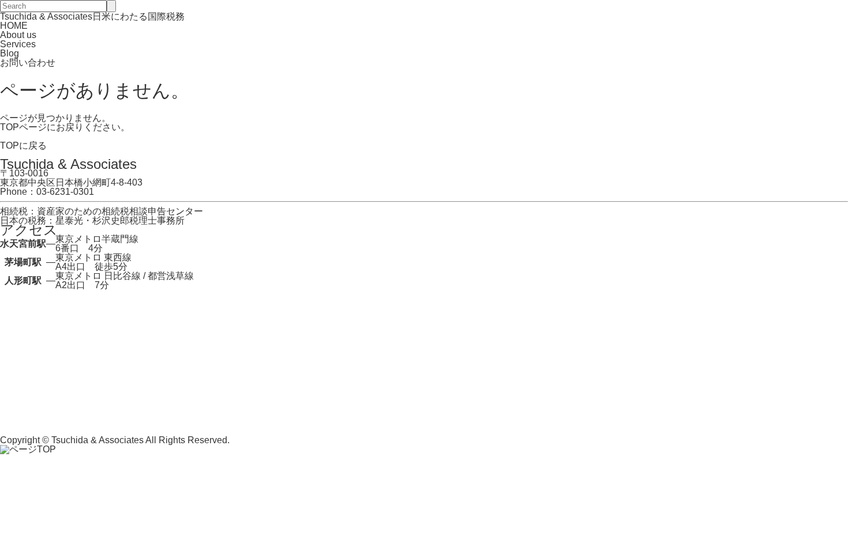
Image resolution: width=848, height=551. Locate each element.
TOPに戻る (23, 145)
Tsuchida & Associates (97, 440)
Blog (9, 53)
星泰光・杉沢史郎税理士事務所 (120, 220)
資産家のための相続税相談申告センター (120, 211)
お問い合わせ (27, 62)
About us (18, 35)
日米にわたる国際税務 (92, 16)
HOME (14, 26)
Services (18, 44)
